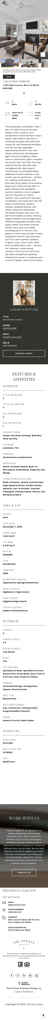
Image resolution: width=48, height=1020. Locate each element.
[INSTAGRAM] (17, 975)
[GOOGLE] (30, 975)
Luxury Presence (24, 991)
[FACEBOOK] (11, 975)
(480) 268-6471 (14, 912)
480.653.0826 (10, 328)
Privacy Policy (35, 1004)
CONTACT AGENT (24, 353)
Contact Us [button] (24, 873)
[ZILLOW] (36, 975)
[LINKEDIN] (24, 975)
